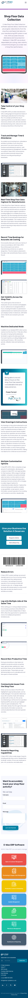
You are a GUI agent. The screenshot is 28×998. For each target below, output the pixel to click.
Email (4, 803)
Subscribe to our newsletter (8, 957)
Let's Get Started (10, 828)
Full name (6, 795)
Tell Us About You (14, 543)
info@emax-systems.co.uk (8, 980)
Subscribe (22, 960)
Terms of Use (14, 994)
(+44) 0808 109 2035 (7, 978)
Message (5, 812)
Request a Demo (14, 538)
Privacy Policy (24, 993)
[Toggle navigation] (25, 2)
